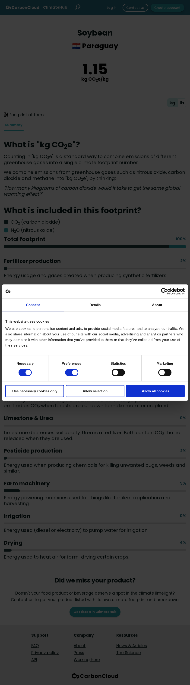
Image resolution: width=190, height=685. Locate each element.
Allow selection (95, 391)
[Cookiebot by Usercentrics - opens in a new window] (164, 291)
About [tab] (157, 305)
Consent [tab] (33, 305)
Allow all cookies (155, 391)
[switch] (71, 372)
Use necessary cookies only (34, 391)
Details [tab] (95, 305)
